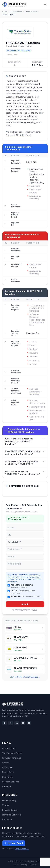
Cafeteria (6, 786)
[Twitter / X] (10, 723)
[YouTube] (23, 723)
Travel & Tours (31, 12)
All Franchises (16, 12)
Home (4, 12)
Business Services (10, 781)
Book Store (7, 777)
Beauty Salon (8, 772)
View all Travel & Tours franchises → (25, 677)
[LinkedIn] (16, 723)
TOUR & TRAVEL (18, 596)
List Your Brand (15, 843)
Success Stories (9, 810)
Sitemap (32, 865)
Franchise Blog (9, 800)
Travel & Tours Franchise (19, 51)
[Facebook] (4, 723)
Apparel (5, 762)
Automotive (7, 767)
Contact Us (7, 819)
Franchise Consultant (11, 815)
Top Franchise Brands (12, 753)
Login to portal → (22, 849)
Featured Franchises (11, 758)
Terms (35, 610)
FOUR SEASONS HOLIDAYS (22, 585)
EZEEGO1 (15, 591)
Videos (5, 805)
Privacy (24, 865)
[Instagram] (29, 723)
